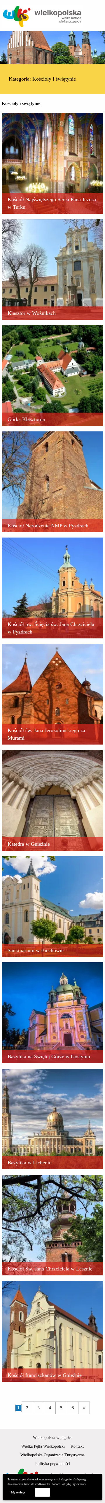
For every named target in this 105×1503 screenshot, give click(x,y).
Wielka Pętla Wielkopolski (43, 1446)
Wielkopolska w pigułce (52, 1437)
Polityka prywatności (52, 1464)
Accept (42, 1492)
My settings (18, 1492)
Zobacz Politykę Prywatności (69, 1484)
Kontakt (77, 1446)
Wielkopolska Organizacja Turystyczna (52, 1455)
